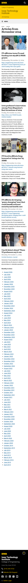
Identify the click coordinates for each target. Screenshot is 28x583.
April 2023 (7, 349)
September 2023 (9, 337)
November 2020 (9, 419)
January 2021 (8, 414)
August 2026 (8, 272)
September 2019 (9, 448)
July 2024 (7, 315)
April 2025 (7, 299)
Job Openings (5, 17)
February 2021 (9, 412)
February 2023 (9, 354)
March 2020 (8, 438)
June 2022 (7, 373)
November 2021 (9, 390)
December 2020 (9, 417)
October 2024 (8, 308)
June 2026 (7, 277)
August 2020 (8, 426)
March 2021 (8, 409)
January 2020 (8, 443)
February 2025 (9, 301)
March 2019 (8, 457)
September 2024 (9, 311)
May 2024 (7, 320)
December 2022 (9, 359)
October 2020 (8, 421)
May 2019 (7, 453)
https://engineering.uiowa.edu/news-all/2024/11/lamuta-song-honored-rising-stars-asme (13, 167)
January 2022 (8, 385)
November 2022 (9, 361)
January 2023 (8, 356)
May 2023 (7, 347)
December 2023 (9, 332)
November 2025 (9, 289)
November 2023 (9, 335)
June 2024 (7, 318)
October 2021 (8, 392)
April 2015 (7, 465)
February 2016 (9, 460)
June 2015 (7, 462)
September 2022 (9, 366)
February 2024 (9, 327)
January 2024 (8, 330)
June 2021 (7, 402)
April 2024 (7, 323)
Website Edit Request (10, 572)
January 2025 (8, 303)
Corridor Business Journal (9, 257)
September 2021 (9, 395)
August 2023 (8, 339)
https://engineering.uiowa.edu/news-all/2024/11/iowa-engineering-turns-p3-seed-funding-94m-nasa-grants (14, 64)
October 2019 (8, 445)
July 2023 (7, 342)
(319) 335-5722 (9, 569)
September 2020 (9, 424)
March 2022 (8, 380)
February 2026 (9, 282)
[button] (24, 2)
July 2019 (7, 450)
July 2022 (7, 371)
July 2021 (7, 400)
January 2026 (8, 284)
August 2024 (8, 313)
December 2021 (9, 388)
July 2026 (7, 274)
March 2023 (8, 352)
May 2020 (7, 433)
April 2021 (7, 407)
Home (3, 26)
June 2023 (7, 344)
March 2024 (8, 325)
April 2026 (7, 279)
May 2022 (7, 376)
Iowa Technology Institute (10, 12)
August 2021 (8, 397)
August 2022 (8, 368)
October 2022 (8, 364)
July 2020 (7, 429)
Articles (8, 26)
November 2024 (9, 306)
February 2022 (9, 383)
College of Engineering (8, 7)
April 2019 (7, 455)
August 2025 (8, 291)
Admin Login (7, 581)
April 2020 (7, 436)
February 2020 (9, 441)
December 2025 (9, 286)
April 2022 (7, 378)
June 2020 (7, 431)
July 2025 (7, 294)
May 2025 (7, 296)
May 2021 (7, 405)
